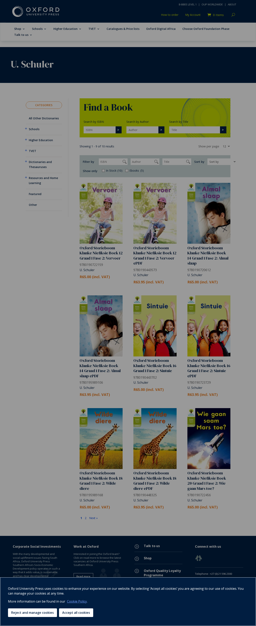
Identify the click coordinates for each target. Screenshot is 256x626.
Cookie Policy (77, 601)
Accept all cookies (76, 612)
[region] (128, 601)
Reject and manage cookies (32, 612)
